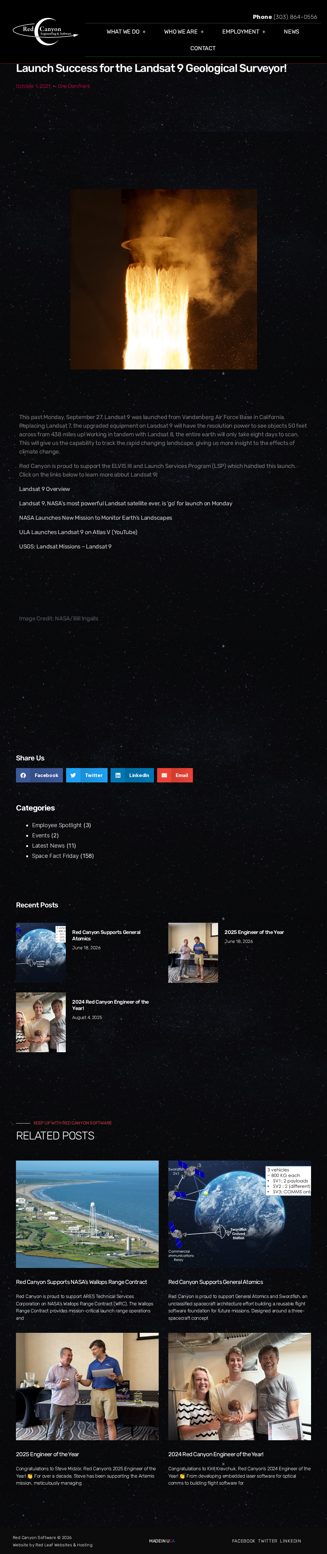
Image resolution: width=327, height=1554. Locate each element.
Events (40, 835)
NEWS (291, 31)
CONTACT (202, 48)
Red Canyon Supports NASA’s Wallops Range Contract (81, 1282)
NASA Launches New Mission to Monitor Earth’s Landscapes (95, 517)
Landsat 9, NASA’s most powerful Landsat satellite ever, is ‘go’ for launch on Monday (125, 503)
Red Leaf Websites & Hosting (64, 1544)
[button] (39, 775)
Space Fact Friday (55, 855)
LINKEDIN (290, 1541)
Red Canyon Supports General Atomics (215, 1282)
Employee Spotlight (57, 825)
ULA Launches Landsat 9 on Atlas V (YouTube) (78, 532)
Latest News (48, 845)
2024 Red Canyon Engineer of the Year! (215, 1454)
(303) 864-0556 (295, 16)
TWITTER (268, 1541)
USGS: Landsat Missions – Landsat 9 (65, 546)
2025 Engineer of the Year (254, 932)
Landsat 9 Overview (44, 489)
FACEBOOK (244, 1541)
